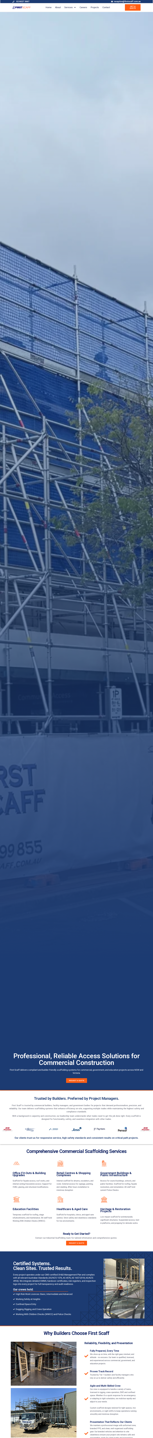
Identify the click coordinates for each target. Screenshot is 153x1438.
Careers (83, 7)
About (58, 7)
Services (68, 7)
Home (49, 7)
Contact (106, 7)
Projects (95, 7)
